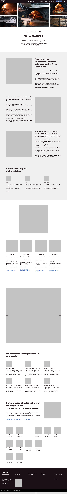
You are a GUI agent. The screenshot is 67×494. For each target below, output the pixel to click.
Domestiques (17, 473)
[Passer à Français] (36, 493)
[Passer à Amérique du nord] (29, 493)
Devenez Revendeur (58, 475)
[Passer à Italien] (33, 493)
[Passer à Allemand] (34, 493)
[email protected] (5, 483)
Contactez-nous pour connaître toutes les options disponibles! (20, 419)
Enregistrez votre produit (32, 473)
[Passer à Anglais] (31, 493)
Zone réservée (30, 474)
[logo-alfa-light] (3, 0)
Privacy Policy (43, 473)
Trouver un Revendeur (58, 474)
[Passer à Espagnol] (38, 493)
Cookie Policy (43, 474)
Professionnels (17, 474)
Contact (56, 473)
